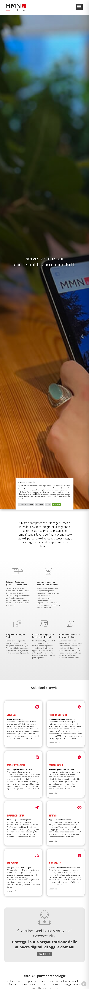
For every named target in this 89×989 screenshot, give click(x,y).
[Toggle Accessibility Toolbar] (84, 984)
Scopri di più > (54, 742)
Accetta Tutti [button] (56, 504)
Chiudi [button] (48, 504)
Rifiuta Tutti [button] (39, 504)
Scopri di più (44, 954)
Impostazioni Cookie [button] (26, 504)
